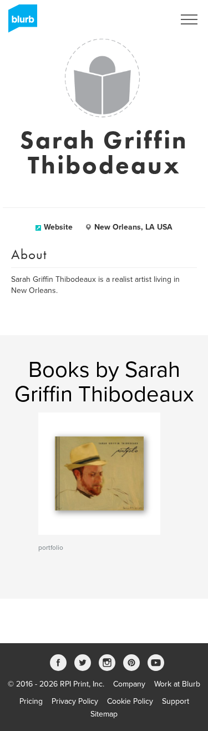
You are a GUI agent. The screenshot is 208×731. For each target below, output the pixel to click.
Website (58, 227)
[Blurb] (19, 22)
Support (175, 701)
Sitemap (104, 714)
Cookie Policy (130, 701)
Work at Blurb (177, 684)
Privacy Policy (75, 701)
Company (129, 684)
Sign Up (146, 19)
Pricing (31, 701)
